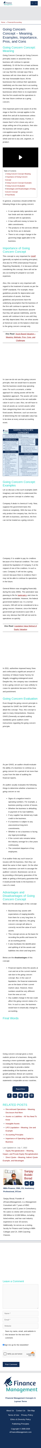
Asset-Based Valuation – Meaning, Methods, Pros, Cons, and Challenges (21, 337)
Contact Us (20, 1411)
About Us (10, 1411)
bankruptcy (22, 595)
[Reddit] (26, 1096)
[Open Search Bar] (32, 3)
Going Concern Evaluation (15, 186)
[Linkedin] (15, 1096)
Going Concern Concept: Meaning (18, 174)
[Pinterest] (20, 1096)
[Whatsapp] (32, 1096)
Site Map (31, 1411)
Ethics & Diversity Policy (20, 1419)
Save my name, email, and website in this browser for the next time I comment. (20, 1334)
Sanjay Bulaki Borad (28, 1175)
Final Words (10, 195)
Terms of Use (13, 1415)
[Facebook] (9, 1096)
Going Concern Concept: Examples (19, 183)
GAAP (33, 256)
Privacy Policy (27, 1415)
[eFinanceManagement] (7, 3)
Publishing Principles (20, 1424)
